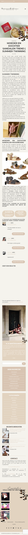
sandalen (18, 79)
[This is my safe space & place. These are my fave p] (5, 515)
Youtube (13, 528)
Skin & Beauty (14, 416)
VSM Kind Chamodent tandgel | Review (20, 213)
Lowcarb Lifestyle (14, 388)
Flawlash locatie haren (14, 376)
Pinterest (11, 528)
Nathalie (9, 252)
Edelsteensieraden (14, 383)
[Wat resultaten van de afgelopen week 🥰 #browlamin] (5, 496)
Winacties (14, 421)
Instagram (9, 528)
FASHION (14, 402)
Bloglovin (16, 528)
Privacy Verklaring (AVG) (20, 522)
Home (4, 522)
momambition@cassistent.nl (14, 466)
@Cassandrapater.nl (14, 488)
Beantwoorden (18, 233)
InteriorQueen (14, 372)
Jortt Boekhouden (14, 381)
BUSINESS (14, 400)
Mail (21, 528)
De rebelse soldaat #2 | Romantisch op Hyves (9, 213)
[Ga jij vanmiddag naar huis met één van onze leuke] (5, 506)
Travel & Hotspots (14, 418)
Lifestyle (14, 409)
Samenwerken (10, 522)
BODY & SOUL (14, 398)
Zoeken (2, 1)
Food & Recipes (14, 405)
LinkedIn (18, 528)
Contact (14, 524)
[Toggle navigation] (25, 9)
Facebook (7, 528)
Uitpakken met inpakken (14, 385)
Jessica (9, 238)
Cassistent (14, 374)
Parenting (14, 40)
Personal (14, 414)
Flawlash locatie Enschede (14, 378)
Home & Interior (14, 407)
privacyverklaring (11, 473)
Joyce (9, 222)
